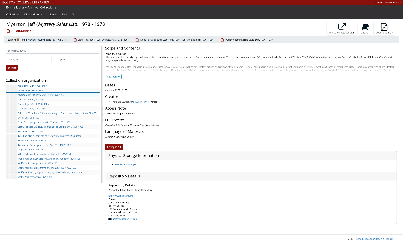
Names (53, 14)
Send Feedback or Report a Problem (374, 238)
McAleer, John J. (141, 101)
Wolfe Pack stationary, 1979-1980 (35, 176)
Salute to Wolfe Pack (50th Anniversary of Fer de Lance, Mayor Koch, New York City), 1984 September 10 (71, 113)
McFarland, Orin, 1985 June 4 (32, 85)
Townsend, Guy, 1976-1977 (32, 140)
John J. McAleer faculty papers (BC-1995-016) (44, 39)
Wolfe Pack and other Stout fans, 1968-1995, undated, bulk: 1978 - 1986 (177, 39)
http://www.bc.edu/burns (120, 195)
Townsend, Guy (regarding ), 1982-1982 (44, 145)
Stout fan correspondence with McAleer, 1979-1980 (44, 122)
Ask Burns (394, 2)
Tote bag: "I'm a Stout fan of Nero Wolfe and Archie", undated (49, 135)
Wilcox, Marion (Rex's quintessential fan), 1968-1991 (44, 154)
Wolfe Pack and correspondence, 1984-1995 (50, 158)
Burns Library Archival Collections (31, 7)
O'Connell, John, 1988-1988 (31, 108)
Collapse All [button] (114, 147)
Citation (365, 32)
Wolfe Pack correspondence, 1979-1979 (38, 163)
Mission (377, 2)
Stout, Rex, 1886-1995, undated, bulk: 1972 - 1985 (103, 39)
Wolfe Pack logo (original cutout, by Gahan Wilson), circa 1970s (50, 172)
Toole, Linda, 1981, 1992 (30, 131)
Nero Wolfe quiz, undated (31, 99)
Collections (12, 14)
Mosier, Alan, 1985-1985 (30, 90)
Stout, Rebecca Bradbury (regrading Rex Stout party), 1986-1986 (50, 126)
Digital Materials (34, 14)
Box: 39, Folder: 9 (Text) (127, 164)
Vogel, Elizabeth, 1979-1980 (32, 149)
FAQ (64, 14)
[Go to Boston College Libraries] (25, 2)
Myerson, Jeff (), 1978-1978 (41, 94)
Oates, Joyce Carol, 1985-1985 (33, 103)
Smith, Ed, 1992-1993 (29, 117)
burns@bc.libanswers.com (124, 218)
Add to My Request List (342, 32)
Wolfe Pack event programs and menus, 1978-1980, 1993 (47, 167)
